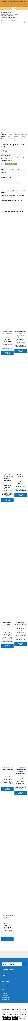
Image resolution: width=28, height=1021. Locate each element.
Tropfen (10, 15)
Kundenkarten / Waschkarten (10, 14)
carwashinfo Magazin (7, 1)
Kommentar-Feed (6, 997)
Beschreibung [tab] (13, 184)
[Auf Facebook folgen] (12, 5)
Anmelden (4, 993)
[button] (24, 22)
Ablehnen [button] (15, 1018)
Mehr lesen (22, 1018)
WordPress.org (5, 999)
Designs (3, 15)
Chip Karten (12, 169)
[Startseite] (14, 8)
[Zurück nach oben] (14, 954)
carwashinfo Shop (6, 12)
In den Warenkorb (11, 163)
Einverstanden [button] (7, 1018)
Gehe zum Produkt (7, 353)
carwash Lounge (14, 3)
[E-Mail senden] (15, 5)
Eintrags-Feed (5, 995)
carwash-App (15, 1)
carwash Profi (22, 1)
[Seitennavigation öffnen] (3, 8)
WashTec (3, 172)
